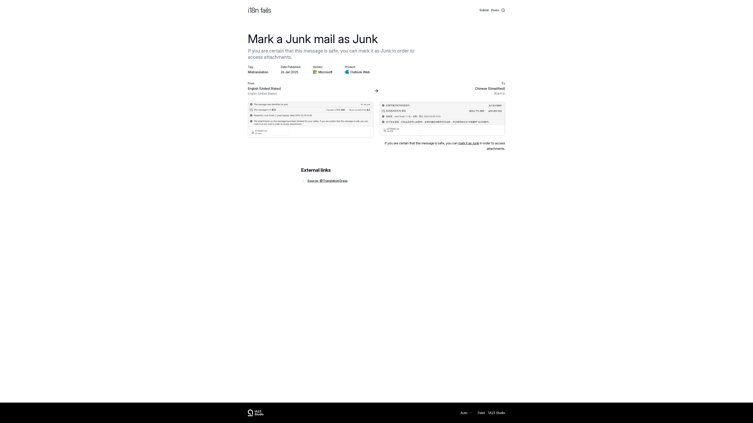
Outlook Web (360, 72)
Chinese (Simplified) (490, 88)
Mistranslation (258, 72)
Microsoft (325, 72)
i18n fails (259, 10)
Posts (495, 10)
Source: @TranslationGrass (327, 181)
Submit (484, 10)
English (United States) (264, 88)
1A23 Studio (496, 413)
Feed (481, 413)
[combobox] (466, 413)
